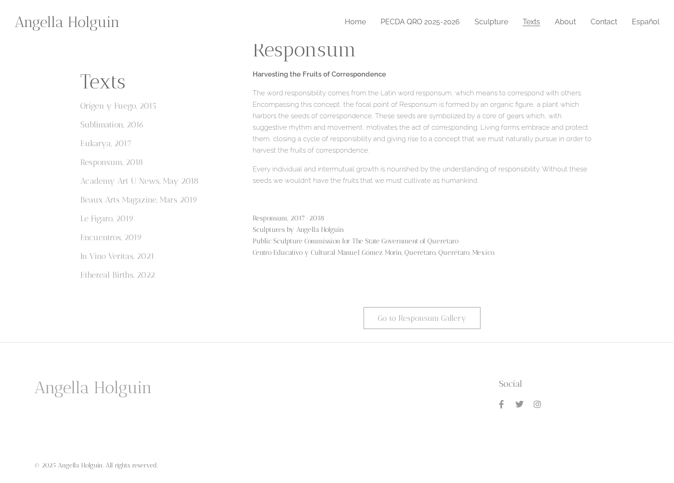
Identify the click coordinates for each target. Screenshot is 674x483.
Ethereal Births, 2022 (117, 275)
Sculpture (491, 22)
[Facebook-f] (501, 404)
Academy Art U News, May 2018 (139, 181)
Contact (604, 22)
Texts (531, 22)
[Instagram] (538, 404)
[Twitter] (519, 404)
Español (645, 22)
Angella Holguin (67, 22)
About (565, 22)
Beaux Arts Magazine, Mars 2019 (139, 200)
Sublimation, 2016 (112, 125)
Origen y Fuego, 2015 (118, 106)
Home (355, 22)
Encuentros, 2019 (111, 237)
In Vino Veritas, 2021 (117, 256)
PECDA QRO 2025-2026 (420, 22)
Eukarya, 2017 (106, 143)
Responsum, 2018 (111, 162)
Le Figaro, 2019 (107, 219)
